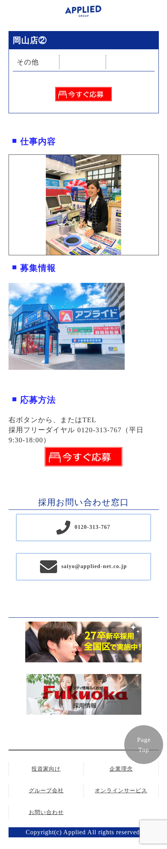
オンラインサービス (121, 791)
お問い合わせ (46, 812)
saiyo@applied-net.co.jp (94, 566)
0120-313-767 (92, 527)
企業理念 (121, 769)
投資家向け (46, 769)
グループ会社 (46, 791)
